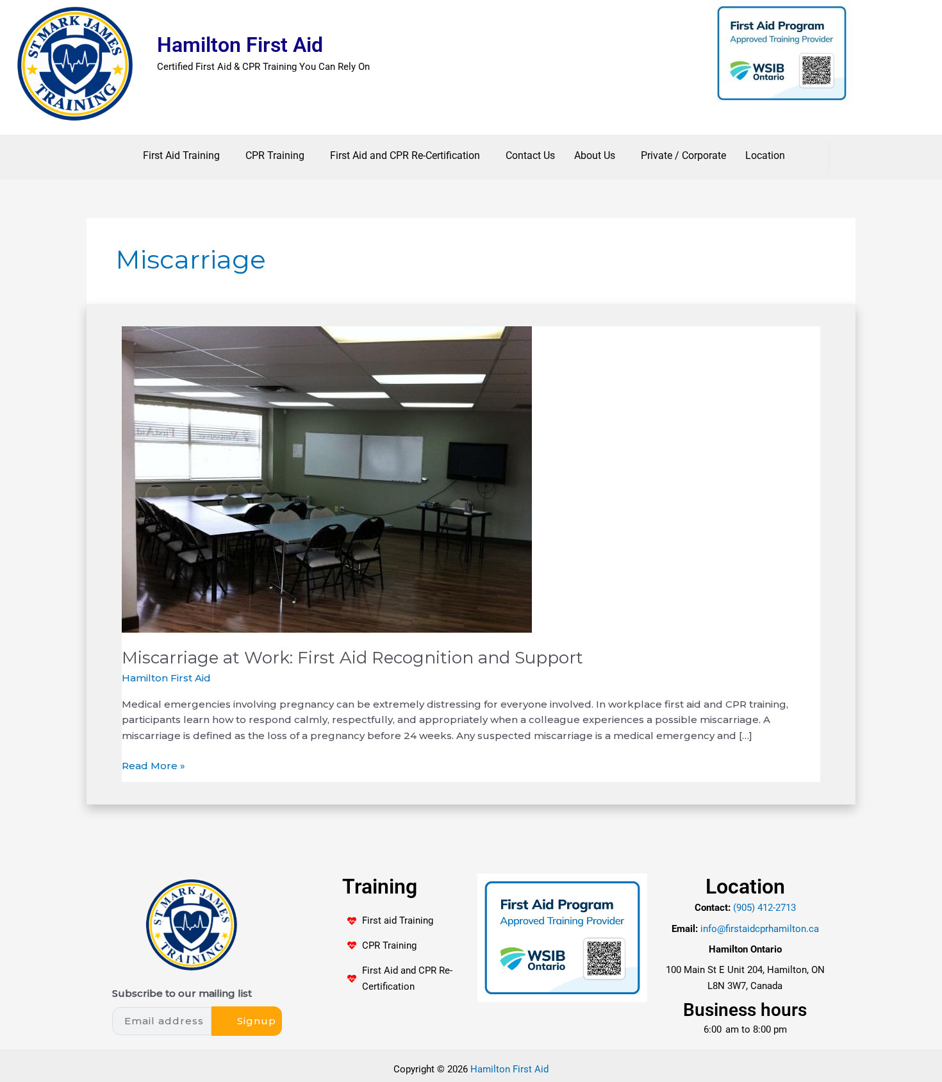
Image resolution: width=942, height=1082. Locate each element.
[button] (184, 156)
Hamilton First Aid (240, 45)
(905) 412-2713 (764, 907)
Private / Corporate (683, 155)
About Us (594, 155)
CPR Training (274, 155)
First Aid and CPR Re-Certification (405, 155)
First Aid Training (181, 155)
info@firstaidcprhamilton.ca (759, 929)
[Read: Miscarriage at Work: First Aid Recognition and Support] (327, 478)
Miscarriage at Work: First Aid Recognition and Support (352, 657)
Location (765, 155)
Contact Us (530, 155)
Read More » (153, 765)
